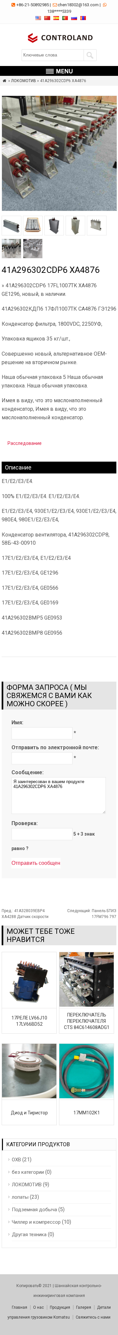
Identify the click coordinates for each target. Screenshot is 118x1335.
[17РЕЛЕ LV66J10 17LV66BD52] (29, 1005)
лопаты (20, 1197)
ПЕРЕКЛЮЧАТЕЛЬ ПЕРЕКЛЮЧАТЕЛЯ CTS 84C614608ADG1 (86, 1021)
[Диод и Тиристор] (29, 1096)
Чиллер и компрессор (36, 1222)
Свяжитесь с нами (93, 1317)
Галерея (83, 1307)
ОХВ (16, 1160)
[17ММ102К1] (86, 1096)
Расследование (25, 443)
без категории (28, 1172)
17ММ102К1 (86, 1112)
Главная (19, 1307)
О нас (38, 1307)
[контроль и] (59, 43)
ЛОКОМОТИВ (23, 80)
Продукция (60, 1307)
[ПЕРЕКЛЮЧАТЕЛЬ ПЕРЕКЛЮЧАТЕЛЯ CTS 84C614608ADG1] (86, 1005)
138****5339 (59, 11)
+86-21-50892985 (32, 4)
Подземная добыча (34, 1210)
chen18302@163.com (78, 4)
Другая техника (29, 1234)
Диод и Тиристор (29, 1112)
